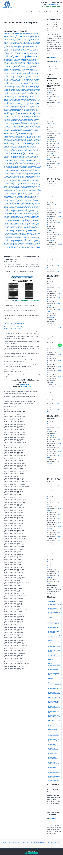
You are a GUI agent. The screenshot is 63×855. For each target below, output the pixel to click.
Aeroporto (51, 283)
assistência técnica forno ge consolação (13, 77)
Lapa (58, 532)
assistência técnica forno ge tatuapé (12, 172)
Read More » (7, 673)
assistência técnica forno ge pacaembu (13, 139)
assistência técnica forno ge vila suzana (22, 239)
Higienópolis (52, 129)
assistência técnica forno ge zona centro (17, 244)
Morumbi (51, 382)
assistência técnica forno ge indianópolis (21, 87)
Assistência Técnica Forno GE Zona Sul (13, 328)
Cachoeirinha (52, 193)
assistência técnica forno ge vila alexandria (24, 176)
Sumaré (59, 571)
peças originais (15, 268)
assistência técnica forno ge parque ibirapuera (15, 147)
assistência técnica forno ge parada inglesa (20, 140)
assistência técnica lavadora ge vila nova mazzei (53, 674)
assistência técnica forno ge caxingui (30, 62)
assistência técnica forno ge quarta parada (14, 157)
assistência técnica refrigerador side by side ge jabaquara (53, 763)
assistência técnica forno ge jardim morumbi (14, 117)
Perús (58, 540)
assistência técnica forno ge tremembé (31, 172)
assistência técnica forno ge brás (28, 49)
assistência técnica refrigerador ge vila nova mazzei (53, 753)
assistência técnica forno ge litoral (12, 132)
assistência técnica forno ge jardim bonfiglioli (28, 97)
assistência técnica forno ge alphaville (18, 39)
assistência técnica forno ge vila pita (26, 226)
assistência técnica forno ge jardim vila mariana (18, 124)
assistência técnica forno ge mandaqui (30, 132)
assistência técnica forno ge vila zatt (15, 243)
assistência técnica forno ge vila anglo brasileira (20, 180)
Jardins (59, 366)
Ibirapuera (51, 317)
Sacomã (59, 386)
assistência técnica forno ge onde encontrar (28, 137)
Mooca (59, 443)
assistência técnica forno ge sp (20, 167)
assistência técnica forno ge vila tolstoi (28, 240)
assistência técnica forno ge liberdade (13, 130)
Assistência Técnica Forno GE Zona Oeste (14, 323)
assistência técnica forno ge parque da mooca (15, 144)
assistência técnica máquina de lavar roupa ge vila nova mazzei (53, 724)
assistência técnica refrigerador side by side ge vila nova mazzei (53, 769)
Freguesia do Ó (52, 204)
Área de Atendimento (32, 842)
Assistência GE (7, 33)
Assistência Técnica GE (8, 842)
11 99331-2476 (55, 6)
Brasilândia (51, 187)
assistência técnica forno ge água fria (16, 37)
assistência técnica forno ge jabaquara (22, 92)
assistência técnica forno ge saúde (19, 166)
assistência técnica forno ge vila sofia (21, 237)
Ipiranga (59, 327)
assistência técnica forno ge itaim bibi (53, 624)
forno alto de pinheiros (34, 247)
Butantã (59, 514)
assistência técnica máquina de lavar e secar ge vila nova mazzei (54, 697)
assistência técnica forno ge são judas (19, 164)
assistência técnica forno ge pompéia (29, 156)
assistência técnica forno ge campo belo (22, 55)
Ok (26, 853)
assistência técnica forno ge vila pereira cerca (19, 223)
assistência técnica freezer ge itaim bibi (54, 636)
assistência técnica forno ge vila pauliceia (22, 220)
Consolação (52, 123)
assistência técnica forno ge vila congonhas (14, 184)
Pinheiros (51, 546)
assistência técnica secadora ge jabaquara (54, 773)
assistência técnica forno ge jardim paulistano (22, 119)
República (51, 153)
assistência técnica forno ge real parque (21, 159)
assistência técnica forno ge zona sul (20, 247)
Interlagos (51, 323)
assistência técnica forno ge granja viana (13, 83)
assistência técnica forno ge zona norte (19, 246)
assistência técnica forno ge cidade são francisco (20, 75)
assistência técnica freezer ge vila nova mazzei (54, 643)
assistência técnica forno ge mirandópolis (14, 133)
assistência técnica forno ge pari (11, 143)
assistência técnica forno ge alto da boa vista (25, 40)
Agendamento (41, 842)
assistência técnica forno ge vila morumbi (23, 214)
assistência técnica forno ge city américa (28, 76)
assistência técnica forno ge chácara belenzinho (18, 65)
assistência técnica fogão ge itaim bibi (54, 613)
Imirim (58, 208)
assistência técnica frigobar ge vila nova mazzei (54, 655)
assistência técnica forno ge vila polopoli (13, 227)
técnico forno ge (8, 249)
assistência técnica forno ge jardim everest (18, 107)
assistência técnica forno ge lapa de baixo (24, 127)
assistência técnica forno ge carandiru (13, 57)
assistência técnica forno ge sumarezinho (19, 169)
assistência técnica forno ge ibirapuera (20, 86)
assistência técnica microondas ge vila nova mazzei (54, 689)
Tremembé (51, 240)
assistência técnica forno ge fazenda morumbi (15, 79)
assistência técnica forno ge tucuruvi (12, 173)
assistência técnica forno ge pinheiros (25, 153)
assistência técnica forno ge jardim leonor (14, 113)
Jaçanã (59, 212)
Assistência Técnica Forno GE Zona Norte (14, 326)
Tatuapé (59, 451)
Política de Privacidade (33, 853)
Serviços (24, 842)
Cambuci (51, 114)
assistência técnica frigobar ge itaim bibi (54, 647)
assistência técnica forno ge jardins (26, 126)
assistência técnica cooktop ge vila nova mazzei (54, 609)
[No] (61, 851)
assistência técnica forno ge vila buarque (24, 182)
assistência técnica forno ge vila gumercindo (19, 196)
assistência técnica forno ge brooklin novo (14, 52)
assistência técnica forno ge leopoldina (29, 129)
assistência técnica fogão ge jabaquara (54, 616)
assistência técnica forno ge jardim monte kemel (28, 116)
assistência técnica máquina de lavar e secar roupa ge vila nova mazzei (54, 707)
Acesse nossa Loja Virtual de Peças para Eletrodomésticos (54, 68)
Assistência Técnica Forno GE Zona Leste (13, 325)
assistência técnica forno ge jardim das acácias (23, 104)
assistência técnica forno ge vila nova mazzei (14, 217)
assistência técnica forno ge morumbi (22, 136)
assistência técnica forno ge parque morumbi (23, 149)
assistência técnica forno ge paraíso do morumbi (23, 142)
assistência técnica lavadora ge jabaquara (53, 670)
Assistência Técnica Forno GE (15, 31)
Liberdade (51, 139)
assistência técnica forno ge (10, 35)
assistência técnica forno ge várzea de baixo (20, 174)
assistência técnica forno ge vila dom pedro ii (24, 187)
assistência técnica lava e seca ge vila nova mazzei (54, 681)
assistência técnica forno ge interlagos (21, 89)
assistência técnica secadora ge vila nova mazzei (54, 777)
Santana (59, 234)
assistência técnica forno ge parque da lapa (30, 143)
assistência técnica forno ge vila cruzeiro (18, 186)
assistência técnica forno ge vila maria (28, 204)
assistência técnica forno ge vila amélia (27, 177)
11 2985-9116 (53, 4)
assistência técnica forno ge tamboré (28, 170)
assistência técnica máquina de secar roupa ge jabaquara (54, 736)
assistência (36, 33)
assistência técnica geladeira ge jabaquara (54, 662)
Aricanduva (51, 435)
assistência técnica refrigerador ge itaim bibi (53, 745)
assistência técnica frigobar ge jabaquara (54, 651)
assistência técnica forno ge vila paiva (19, 219)
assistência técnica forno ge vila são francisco (15, 236)
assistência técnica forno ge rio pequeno (25, 160)
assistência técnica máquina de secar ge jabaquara (53, 728)
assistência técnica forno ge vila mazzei (13, 211)
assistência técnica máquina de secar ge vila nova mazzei (54, 732)
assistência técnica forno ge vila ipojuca (13, 200)
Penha (58, 447)
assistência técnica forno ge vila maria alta (14, 206)
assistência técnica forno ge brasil (12, 50)
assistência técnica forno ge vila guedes (13, 194)
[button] (23, 11)
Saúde (58, 396)
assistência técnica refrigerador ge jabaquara (53, 749)
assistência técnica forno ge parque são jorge (22, 152)
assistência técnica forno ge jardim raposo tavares (21, 122)
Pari (58, 147)
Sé (58, 169)
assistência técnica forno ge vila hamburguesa (25, 197)
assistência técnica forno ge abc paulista (27, 35)
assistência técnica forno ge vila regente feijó (26, 230)
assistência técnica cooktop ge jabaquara (54, 605)
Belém (58, 439)
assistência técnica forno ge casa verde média (25, 60)
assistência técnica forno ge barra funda (20, 45)
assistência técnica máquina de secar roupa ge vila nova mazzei (53, 740)
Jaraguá (59, 522)
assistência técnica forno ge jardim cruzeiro (26, 102)
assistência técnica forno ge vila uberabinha (14, 241)
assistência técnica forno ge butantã (20, 53)
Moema (59, 376)
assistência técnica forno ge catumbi (12, 62)
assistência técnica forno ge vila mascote (27, 210)
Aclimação (51, 92)
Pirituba (59, 550)
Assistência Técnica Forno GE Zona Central (14, 322)
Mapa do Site (32, 844)
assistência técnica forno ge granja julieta (27, 82)
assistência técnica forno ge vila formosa (22, 192)
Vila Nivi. (59, 271)
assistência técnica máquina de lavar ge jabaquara (53, 712)
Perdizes (59, 536)
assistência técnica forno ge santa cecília (13, 162)
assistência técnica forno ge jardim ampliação (19, 96)
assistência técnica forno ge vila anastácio (14, 179)
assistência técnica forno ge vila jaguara (20, 201)
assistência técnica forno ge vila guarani (30, 193)
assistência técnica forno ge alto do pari (17, 43)
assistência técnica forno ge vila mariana (19, 207)
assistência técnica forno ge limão (30, 130)
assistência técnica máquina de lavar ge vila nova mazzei (54, 716)
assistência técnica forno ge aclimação (13, 36)
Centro (59, 118)
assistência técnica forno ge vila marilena (24, 209)
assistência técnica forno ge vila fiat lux (17, 190)
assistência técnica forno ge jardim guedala (19, 110)
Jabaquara (51, 338)
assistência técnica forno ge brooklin (29, 50)
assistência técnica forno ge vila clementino (28, 183)
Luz (58, 143)
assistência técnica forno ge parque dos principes (25, 146)
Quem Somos (18, 842)
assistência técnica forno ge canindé (28, 56)
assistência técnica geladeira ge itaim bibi (54, 658)
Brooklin (59, 293)
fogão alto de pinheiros (53, 780)
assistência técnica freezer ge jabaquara (54, 639)
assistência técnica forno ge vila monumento (19, 213)
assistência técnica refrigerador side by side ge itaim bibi (53, 758)
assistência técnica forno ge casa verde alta (17, 59)
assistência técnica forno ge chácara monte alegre (23, 69)
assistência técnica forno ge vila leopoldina (24, 203)
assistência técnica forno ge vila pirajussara (23, 224)
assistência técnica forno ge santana (17, 163)
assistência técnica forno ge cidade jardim (22, 72)
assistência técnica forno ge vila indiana (30, 199)
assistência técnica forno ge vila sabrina (17, 233)
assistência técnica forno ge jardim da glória (14, 103)
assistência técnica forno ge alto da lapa (13, 42)
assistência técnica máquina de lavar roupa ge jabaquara (54, 720)
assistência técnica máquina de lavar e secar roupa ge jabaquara (53, 702)
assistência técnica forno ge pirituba (24, 154)
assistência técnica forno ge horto (18, 85)
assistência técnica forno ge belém (22, 46)
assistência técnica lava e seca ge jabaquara (54, 677)
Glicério (59, 133)
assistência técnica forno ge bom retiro (23, 47)
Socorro (59, 399)
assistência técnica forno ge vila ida (12, 199)
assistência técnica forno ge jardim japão (26, 112)
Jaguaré (59, 518)
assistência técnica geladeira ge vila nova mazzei (54, 666)
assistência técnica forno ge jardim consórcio (19, 100)
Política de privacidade (51, 842)
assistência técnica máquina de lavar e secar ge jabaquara (54, 693)
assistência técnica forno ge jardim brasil (13, 99)
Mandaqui (51, 230)
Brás (58, 108)
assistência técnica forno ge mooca (16, 134)
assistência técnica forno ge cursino (32, 77)
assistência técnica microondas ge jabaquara (54, 685)
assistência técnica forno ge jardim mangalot (19, 114)
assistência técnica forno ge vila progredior (19, 229)
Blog (58, 842)
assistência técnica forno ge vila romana (13, 231)
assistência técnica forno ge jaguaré (24, 93)
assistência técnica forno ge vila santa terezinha (24, 234)
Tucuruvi (59, 244)
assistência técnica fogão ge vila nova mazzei (54, 620)
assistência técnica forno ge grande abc (21, 80)
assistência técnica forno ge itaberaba (22, 90)
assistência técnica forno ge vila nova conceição (27, 216)
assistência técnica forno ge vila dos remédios (15, 189)
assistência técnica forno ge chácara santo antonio (16, 70)
